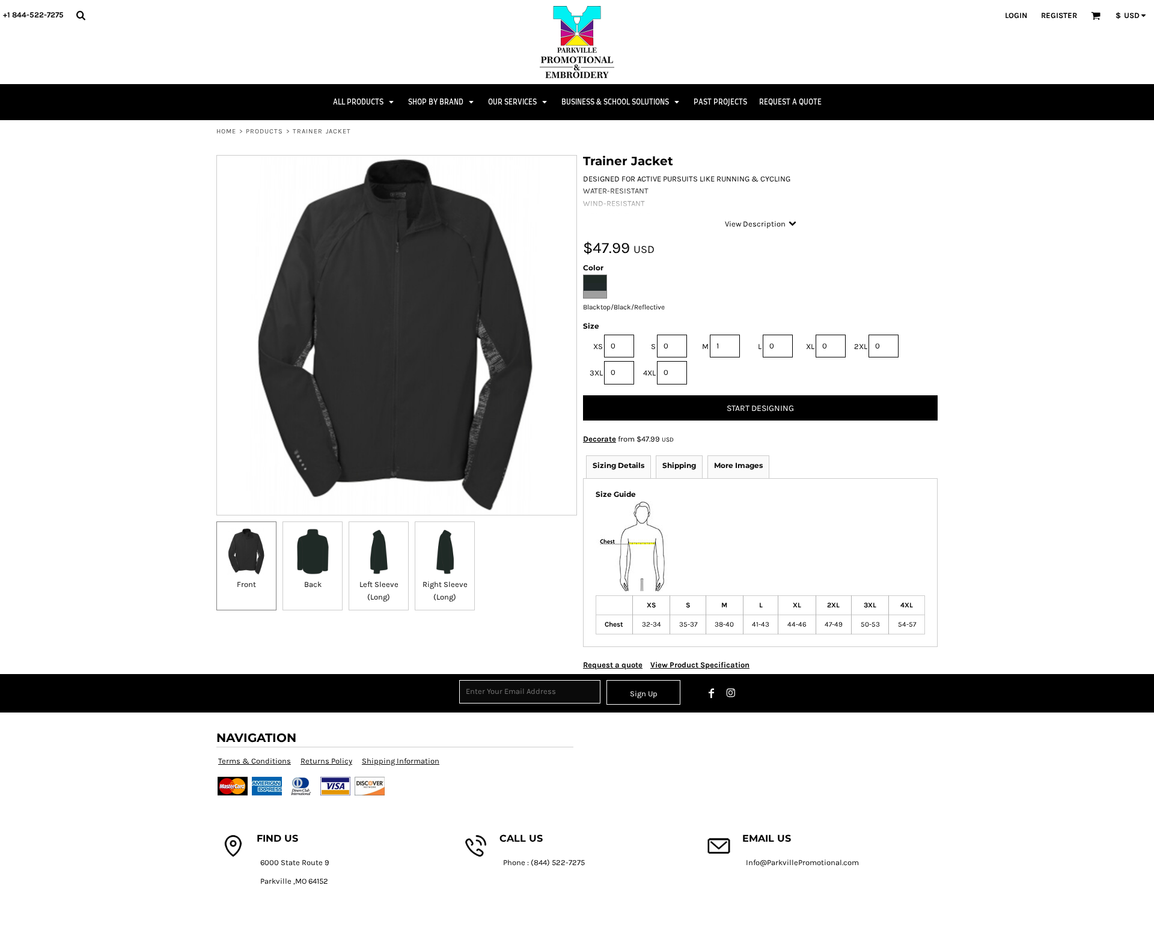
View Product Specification (699, 664)
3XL (596, 372)
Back (313, 584)
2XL (860, 346)
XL (810, 346)
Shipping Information (400, 760)
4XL (649, 372)
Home (226, 131)
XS (598, 346)
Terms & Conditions (254, 760)
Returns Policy (326, 760)
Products (265, 131)
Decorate (599, 438)
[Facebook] (711, 693)
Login (1016, 15)
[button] (80, 15)
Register (1059, 15)
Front (246, 584)
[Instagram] (730, 693)
